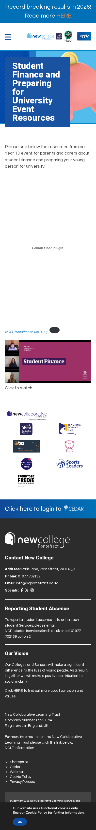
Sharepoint (19, 762)
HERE (63, 16)
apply (84, 36)
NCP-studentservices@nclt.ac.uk (32, 631)
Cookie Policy (20, 777)
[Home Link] (44, 36)
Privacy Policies (22, 782)
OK (20, 822)
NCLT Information (19, 748)
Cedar (15, 767)
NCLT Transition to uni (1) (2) (26, 332)
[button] (9, 37)
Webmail (17, 772)
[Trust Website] (27, 414)
